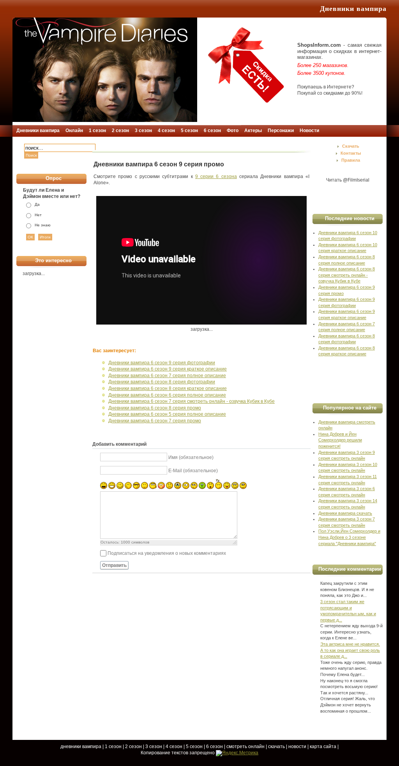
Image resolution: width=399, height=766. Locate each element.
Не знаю (43, 225)
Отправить (114, 565)
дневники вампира (80, 746)
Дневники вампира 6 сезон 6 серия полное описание (167, 395)
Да (37, 204)
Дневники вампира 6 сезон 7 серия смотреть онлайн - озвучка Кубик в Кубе (191, 401)
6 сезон (214, 746)
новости (297, 746)
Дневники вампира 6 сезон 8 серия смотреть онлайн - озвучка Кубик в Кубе (346, 275)
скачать (276, 746)
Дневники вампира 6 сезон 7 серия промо (154, 421)
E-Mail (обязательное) (193, 470)
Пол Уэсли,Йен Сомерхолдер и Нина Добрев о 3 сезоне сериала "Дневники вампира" (349, 537)
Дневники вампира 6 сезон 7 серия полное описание (167, 375)
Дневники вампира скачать (345, 513)
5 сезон (194, 746)
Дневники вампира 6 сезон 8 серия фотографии (161, 382)
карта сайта (323, 746)
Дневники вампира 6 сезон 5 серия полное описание (167, 414)
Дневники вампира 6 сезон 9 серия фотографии (161, 362)
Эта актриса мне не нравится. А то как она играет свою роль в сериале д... (350, 650)
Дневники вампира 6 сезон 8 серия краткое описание (167, 388)
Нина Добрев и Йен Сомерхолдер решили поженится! (340, 440)
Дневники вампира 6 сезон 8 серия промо (154, 408)
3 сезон (153, 746)
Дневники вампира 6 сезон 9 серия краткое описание (167, 369)
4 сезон (174, 746)
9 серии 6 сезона (216, 176)
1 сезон (113, 746)
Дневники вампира (353, 8)
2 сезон (133, 746)
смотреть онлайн (245, 746)
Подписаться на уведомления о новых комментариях (167, 553)
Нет (38, 215)
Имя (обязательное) (191, 457)
